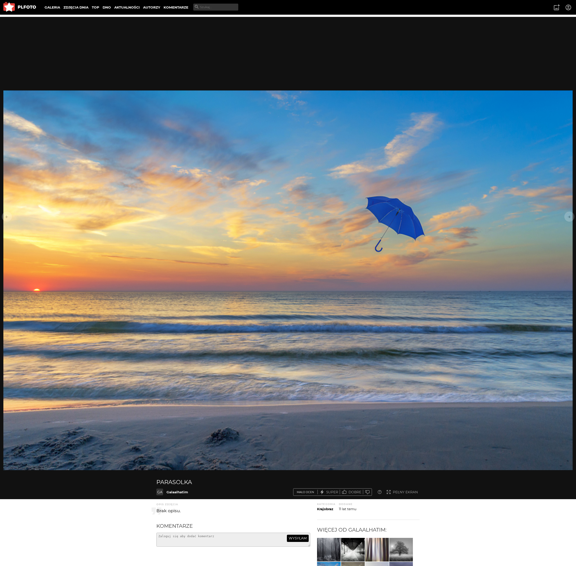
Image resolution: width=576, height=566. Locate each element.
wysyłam (298, 538)
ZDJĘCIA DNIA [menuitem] (75, 7)
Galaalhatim (177, 492)
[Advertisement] (288, 48)
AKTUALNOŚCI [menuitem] (127, 7)
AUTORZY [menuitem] (151, 7)
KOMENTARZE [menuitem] (176, 7)
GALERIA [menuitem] (52, 7)
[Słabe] (367, 492)
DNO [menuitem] (107, 7)
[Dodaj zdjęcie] (556, 7)
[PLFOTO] (19, 7)
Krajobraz (325, 509)
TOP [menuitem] (95, 7)
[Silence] (401, 549)
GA (159, 492)
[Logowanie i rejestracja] (568, 7)
